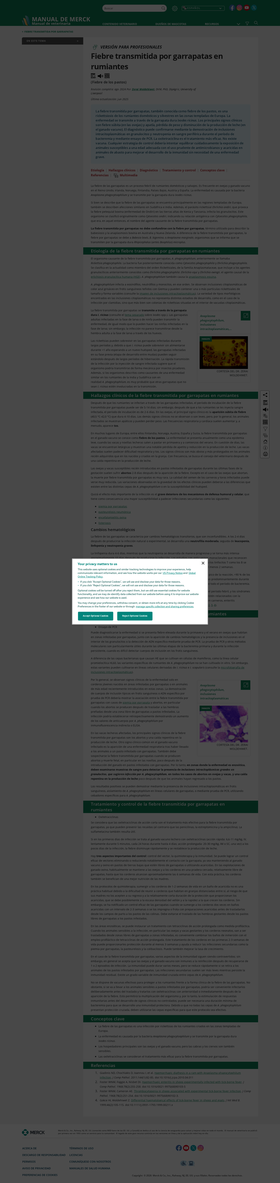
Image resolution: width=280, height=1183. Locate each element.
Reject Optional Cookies (134, 616)
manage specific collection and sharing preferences (164, 606)
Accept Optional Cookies (95, 616)
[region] (140, 591)
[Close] (203, 563)
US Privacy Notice (173, 573)
